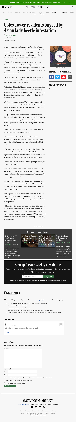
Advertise (42, 14)
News (10, 12)
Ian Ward (42, 244)
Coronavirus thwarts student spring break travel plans (62, 238)
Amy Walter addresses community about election (29, 238)
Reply (7, 332)
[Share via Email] (63, 77)
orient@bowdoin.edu (24, 404)
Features (17, 12)
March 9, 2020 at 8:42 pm (11, 326)
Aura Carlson (11, 35)
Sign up (49, 276)
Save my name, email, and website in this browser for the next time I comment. (29, 378)
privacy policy (56, 280)
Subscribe (33, 413)
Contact (33, 14)
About (72, 12)
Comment (7, 348)
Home (3, 12)
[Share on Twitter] (57, 77)
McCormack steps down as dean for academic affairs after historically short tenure (46, 239)
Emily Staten (26, 242)
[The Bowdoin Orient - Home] (38, 7)
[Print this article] (70, 77)
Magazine (64, 12)
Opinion (46, 12)
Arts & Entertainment (29, 12)
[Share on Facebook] (51, 77)
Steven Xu (67, 242)
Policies (47, 413)
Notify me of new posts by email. (15, 383)
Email (5, 375)
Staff (27, 413)
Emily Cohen (60, 242)
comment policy (38, 300)
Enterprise (55, 12)
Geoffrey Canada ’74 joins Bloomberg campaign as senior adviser (11, 239)
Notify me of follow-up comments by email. (19, 380)
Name (5, 372)
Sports (40, 12)
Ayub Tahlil (8, 244)
